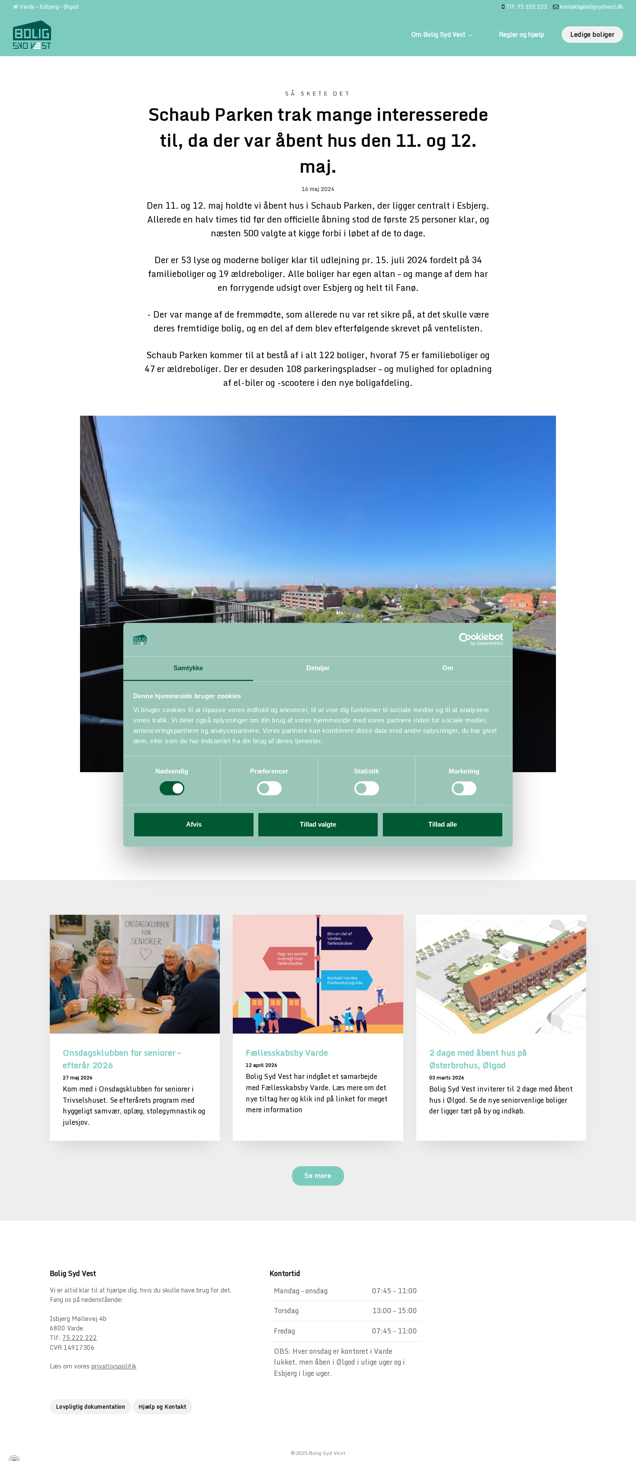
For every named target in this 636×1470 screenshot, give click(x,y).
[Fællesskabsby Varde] (318, 974)
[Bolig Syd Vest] (32, 34)
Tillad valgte (318, 824)
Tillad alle (442, 824)
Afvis (194, 824)
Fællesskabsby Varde (287, 1052)
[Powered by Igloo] (13, 1458)
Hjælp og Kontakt (162, 1406)
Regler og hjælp (521, 34)
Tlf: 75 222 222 (525, 6)
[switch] (269, 788)
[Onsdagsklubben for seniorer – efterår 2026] (135, 974)
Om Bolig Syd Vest (439, 34)
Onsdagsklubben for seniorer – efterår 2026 (122, 1059)
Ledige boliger (592, 34)
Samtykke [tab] (188, 667)
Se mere (318, 1175)
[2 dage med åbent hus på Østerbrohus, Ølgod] (501, 974)
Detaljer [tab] (318, 667)
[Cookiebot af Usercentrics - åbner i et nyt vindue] (465, 639)
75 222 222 (79, 1338)
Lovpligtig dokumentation (90, 1406)
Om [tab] (447, 667)
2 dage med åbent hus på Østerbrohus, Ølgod (478, 1059)
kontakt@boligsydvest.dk (591, 6)
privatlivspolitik (113, 1366)
